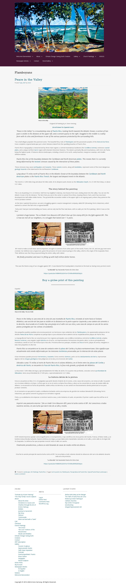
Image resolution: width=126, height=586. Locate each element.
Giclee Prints (19, 563)
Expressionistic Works (25, 548)
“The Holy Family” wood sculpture (25, 497)
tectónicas (63, 351)
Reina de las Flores (26, 334)
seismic (59, 167)
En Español (21, 569)
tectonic (38, 161)
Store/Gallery (47, 61)
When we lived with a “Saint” (27, 519)
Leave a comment (20, 474)
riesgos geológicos (31, 359)
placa (63, 348)
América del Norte (24, 365)
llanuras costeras (20, 340)
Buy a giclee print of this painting (63, 280)
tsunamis (48, 167)
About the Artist (23, 501)
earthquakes (38, 167)
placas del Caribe (96, 362)
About (38, 56)
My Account (18, 565)
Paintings (35, 472)
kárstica (43, 340)
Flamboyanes (81, 332)
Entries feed (42, 499)
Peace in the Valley (28, 80)
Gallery (76, 56)
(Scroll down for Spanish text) (63, 127)
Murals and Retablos (24, 534)
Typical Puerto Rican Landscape (97, 472)
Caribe (70, 359)
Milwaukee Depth (82, 182)
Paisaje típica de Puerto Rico (78, 472)
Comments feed (44, 502)
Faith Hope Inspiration (25, 550)
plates (79, 159)
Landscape (26, 472)
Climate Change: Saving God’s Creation (58, 56)
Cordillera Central (90, 148)
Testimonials (22, 517)
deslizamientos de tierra (88, 357)
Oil (31, 472)
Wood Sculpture (23, 560)
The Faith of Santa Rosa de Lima (75, 497)
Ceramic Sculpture (24, 546)
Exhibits (20, 509)
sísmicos (68, 357)
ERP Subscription (20, 542)
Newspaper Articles (22, 61)
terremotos (42, 357)
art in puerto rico (57, 472)
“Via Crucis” (21, 527)
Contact (36, 61)
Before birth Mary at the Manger (75, 494)
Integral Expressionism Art (73, 507)
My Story (21, 513)
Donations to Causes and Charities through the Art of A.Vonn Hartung (27, 505)
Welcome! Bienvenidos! (23, 56)
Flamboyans (66, 472)
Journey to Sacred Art (25, 511)
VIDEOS (101, 56)
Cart (16, 521)
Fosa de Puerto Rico (51, 365)
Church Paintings (88, 56)
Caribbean (54, 169)
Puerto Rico (57, 131)
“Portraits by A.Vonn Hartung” (24, 494)
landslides (78, 167)
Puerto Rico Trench (41, 176)
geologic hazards (20, 169)
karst (36, 150)
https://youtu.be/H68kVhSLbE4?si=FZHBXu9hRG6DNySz (63, 273)
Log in (41, 497)
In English (21, 571)
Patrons (20, 515)
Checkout (18, 523)
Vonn (29, 83)
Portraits (21, 552)
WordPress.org (43, 504)
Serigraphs (21, 558)
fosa (81, 342)
